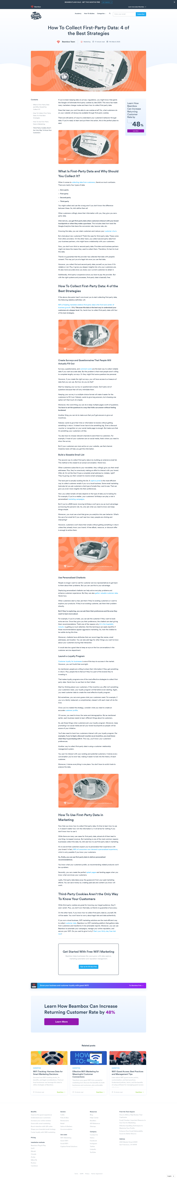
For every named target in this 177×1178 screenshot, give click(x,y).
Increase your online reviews (41, 1121)
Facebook (93, 1141)
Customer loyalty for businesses (70, 661)
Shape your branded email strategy (43, 1129)
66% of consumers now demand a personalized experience (95, 849)
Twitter (92, 1146)
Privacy (87, 1174)
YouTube (93, 1152)
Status (92, 1138)
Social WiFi (64, 1143)
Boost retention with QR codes (42, 1126)
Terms (76, 1174)
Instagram (93, 1143)
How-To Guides (89, 13)
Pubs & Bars (64, 1118)
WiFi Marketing (65, 1138)
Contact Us (94, 1135)
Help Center (94, 1118)
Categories (101, 13)
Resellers (93, 1121)
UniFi (33, 1148)
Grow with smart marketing (40, 1123)
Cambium (34, 1166)
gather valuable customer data (106, 593)
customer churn (111, 231)
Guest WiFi (64, 1141)
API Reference (95, 1123)
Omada (33, 1154)
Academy (78, 13)
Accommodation (66, 1129)
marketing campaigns (76, 499)
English (169, 1176)
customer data (71, 923)
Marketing (86, 42)
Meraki (33, 1151)
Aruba (33, 1157)
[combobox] (170, 1176)
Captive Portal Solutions (68, 1146)
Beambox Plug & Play (38, 1145)
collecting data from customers (83, 182)
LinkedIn (93, 1149)
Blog (91, 1115)
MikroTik (34, 1160)
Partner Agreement (97, 1174)
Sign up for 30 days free (88, 966)
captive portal (95, 481)
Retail (62, 1123)
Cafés (62, 1115)
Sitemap (93, 1126)
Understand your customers (41, 1118)
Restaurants (64, 1121)
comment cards (86, 369)
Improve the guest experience (41, 1115)
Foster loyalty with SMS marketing (43, 1132)
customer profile (71, 710)
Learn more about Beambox (136, 7)
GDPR (81, 1174)
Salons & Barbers (66, 1126)
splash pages (91, 872)
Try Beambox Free (135, 985)
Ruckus (33, 1163)
